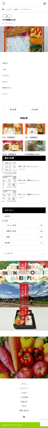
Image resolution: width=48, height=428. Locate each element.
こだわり (24, 393)
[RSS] (24, 417)
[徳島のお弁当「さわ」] (3, 3)
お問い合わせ (24, 410)
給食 (7, 16)
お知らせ (24, 401)
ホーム (24, 384)
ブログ (24, 406)
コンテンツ (24, 388)
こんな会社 (24, 397)
